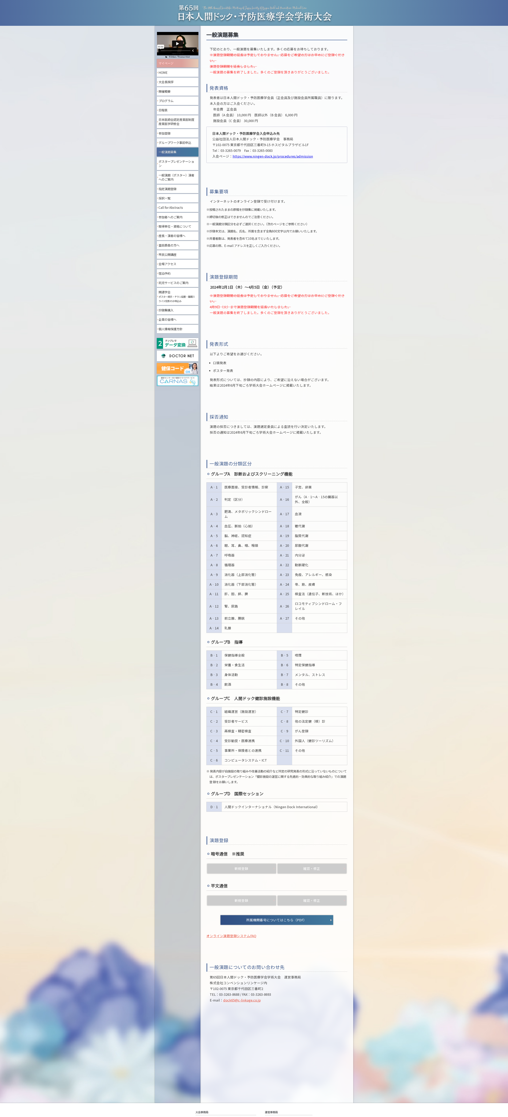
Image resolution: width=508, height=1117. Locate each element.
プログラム (166, 100)
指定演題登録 (167, 189)
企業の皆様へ (167, 319)
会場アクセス (167, 264)
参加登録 (164, 133)
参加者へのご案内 (170, 217)
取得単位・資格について (175, 226)
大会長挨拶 (166, 82)
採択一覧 (164, 198)
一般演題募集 (167, 152)
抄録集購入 (166, 310)
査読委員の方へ (169, 245)
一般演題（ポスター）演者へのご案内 (176, 177)
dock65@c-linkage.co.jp (242, 1000)
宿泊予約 (164, 273)
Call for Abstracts (171, 207)
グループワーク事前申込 (175, 142)
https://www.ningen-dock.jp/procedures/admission (273, 156)
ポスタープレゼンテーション (176, 163)
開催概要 (164, 91)
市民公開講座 (167, 254)
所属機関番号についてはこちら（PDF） (276, 920)
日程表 (163, 110)
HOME (163, 72)
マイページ (166, 63)
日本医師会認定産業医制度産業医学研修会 (176, 121)
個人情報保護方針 (170, 329)
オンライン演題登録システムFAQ (231, 935)
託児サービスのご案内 (173, 282)
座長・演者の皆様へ (172, 235)
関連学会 (177, 296)
